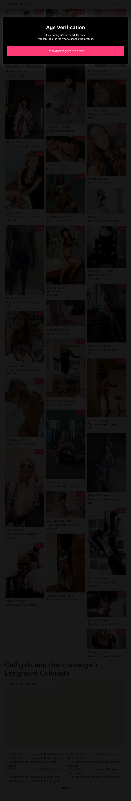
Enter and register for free (65, 51)
